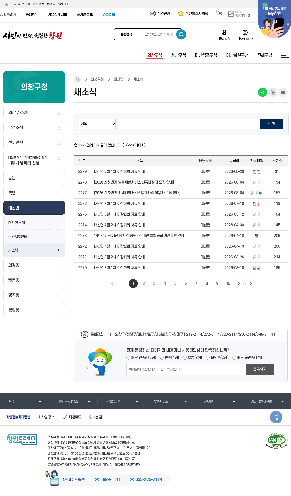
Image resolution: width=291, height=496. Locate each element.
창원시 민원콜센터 (74, 480)
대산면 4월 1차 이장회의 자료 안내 (119, 246)
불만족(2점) (219, 358)
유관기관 (207, 401)
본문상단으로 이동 (276, 417)
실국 (11, 401)
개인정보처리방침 (18, 417)
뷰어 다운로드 (71, 417)
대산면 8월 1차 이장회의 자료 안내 (119, 172)
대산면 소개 (16, 223)
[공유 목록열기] (262, 92)
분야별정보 (84, 15)
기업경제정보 (57, 15)
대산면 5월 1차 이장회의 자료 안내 (119, 214)
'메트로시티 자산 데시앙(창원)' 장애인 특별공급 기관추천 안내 (139, 236)
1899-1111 (110, 480)
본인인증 (224, 38)
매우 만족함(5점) (143, 358)
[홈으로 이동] (33, 35)
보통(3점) (195, 358)
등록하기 (259, 369)
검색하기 (181, 34)
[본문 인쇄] (283, 92)
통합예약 (31, 15)
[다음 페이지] (239, 283)
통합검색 (126, 34)
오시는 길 (95, 417)
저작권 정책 (46, 417)
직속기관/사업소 (67, 401)
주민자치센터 (17, 237)
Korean (243, 38)
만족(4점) (172, 358)
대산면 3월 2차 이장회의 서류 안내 (119, 257)
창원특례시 (8, 15)
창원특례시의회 (197, 14)
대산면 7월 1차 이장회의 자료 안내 (119, 204)
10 (228, 284)
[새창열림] (218, 14)
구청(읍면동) (113, 401)
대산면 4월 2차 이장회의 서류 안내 (119, 225)
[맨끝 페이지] (250, 283)
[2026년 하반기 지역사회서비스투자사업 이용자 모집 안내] (137, 193)
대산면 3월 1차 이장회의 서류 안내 (119, 268)
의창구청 (97, 79)
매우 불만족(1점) (249, 358)
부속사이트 (161, 401)
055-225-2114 (148, 480)
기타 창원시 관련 (261, 401)
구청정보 (108, 15)
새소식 (13, 250)
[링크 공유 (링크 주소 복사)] (272, 92)
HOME (77, 79)
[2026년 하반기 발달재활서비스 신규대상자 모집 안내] (134, 182)
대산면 (118, 79)
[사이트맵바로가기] (285, 55)
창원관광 (163, 14)
